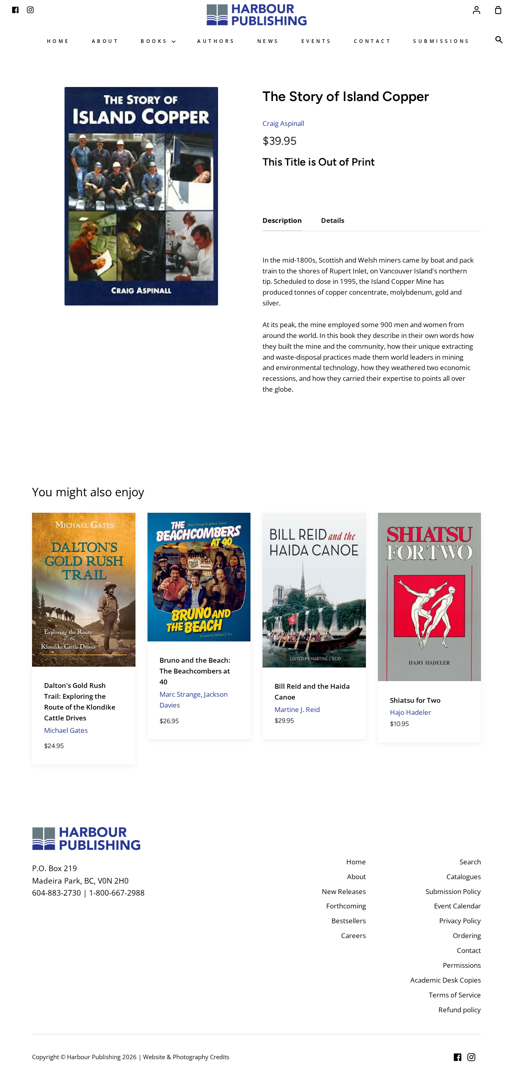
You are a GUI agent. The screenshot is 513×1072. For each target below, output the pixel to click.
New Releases (344, 891)
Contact (373, 41)
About (105, 41)
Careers (353, 935)
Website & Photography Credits (186, 1057)
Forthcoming (346, 905)
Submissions (442, 41)
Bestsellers (348, 920)
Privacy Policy (460, 920)
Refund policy (459, 1009)
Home (58, 41)
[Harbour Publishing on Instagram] (471, 1057)
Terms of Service (455, 994)
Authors (216, 41)
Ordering (467, 935)
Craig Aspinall (283, 123)
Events (316, 41)
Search (470, 861)
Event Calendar (457, 905)
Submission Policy (453, 891)
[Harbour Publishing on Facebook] (458, 1057)
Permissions (462, 965)
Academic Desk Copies (445, 980)
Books (156, 41)
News (268, 41)
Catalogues (463, 876)
